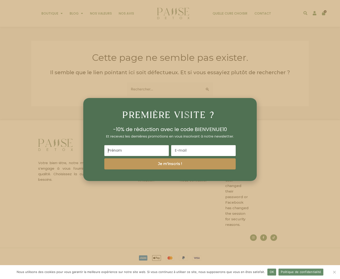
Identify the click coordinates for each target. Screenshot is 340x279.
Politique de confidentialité (301, 272)
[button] (250, 105)
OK (272, 272)
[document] (170, 139)
